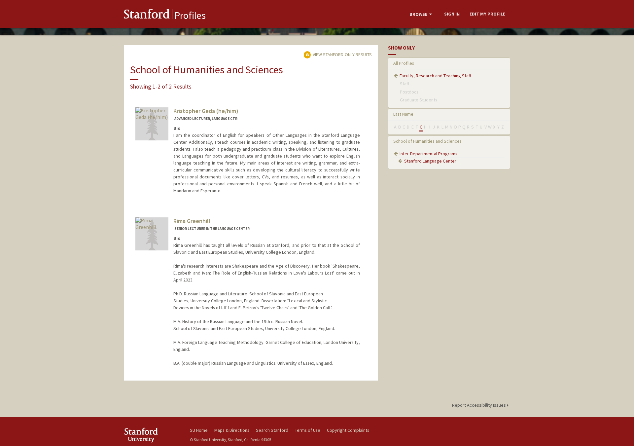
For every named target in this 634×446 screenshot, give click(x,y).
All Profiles (403, 63)
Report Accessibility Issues (479, 405)
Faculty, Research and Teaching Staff (435, 76)
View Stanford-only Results (342, 54)
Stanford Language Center (430, 161)
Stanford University (152, 435)
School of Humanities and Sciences (427, 141)
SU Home (199, 430)
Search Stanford (272, 430)
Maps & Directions (231, 430)
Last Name (403, 114)
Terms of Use (307, 430)
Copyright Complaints (348, 430)
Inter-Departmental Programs (428, 154)
